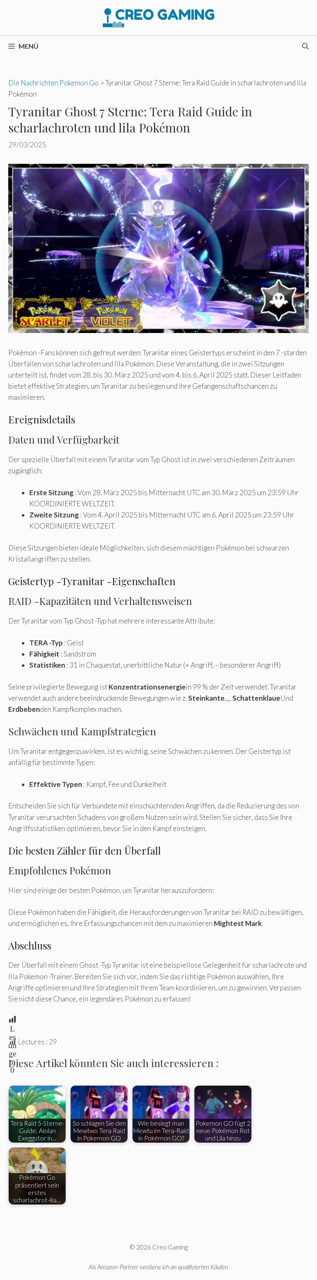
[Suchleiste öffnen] (305, 46)
